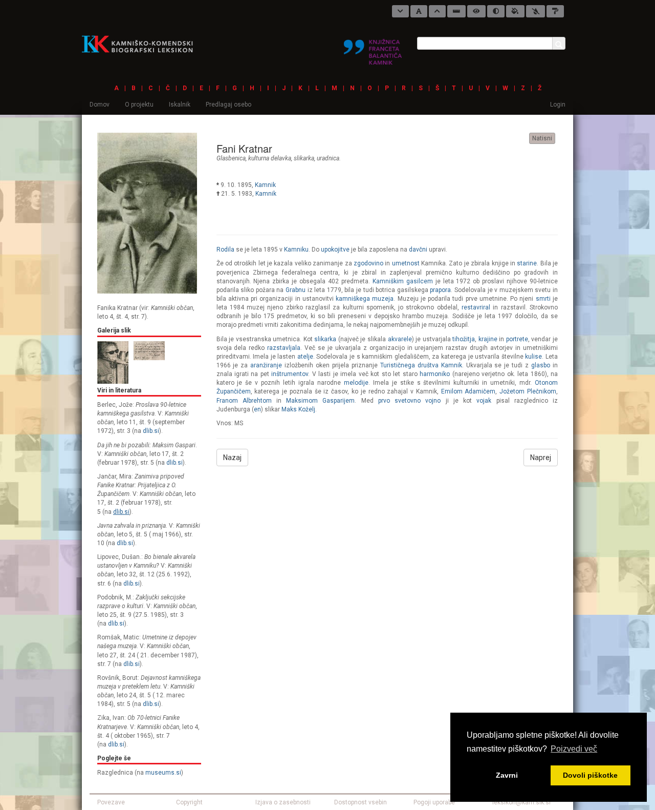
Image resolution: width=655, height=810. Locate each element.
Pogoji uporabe (434, 802)
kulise (533, 356)
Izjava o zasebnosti (283, 802)
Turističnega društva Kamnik (421, 365)
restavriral (476, 307)
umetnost (406, 263)
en (257, 409)
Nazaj (232, 457)
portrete (517, 339)
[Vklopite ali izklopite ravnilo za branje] (456, 11)
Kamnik (265, 185)
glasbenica (231, 158)
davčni (418, 249)
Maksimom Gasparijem (320, 400)
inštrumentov (289, 374)
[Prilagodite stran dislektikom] (496, 11)
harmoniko (435, 374)
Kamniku (296, 249)
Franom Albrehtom (244, 400)
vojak (483, 400)
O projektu (139, 104)
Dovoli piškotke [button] (590, 775)
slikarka (304, 158)
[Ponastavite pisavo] (418, 11)
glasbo (540, 365)
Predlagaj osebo (228, 104)
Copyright (189, 802)
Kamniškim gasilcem (403, 281)
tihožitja (463, 339)
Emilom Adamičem (468, 391)
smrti (543, 298)
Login (557, 104)
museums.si (163, 772)
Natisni (542, 138)
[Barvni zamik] (535, 11)
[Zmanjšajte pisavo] (400, 11)
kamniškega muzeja (365, 298)
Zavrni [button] (507, 775)
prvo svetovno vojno (409, 400)
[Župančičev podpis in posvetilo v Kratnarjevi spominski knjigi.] (149, 350)
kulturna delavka (269, 158)
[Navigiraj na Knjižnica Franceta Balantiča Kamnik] (373, 47)
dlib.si (151, 430)
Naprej (540, 457)
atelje (305, 356)
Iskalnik (179, 104)
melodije (356, 382)
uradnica (328, 158)
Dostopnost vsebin (360, 802)
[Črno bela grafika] (555, 11)
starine (527, 263)
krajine (487, 339)
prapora (440, 290)
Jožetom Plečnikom (527, 391)
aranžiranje (266, 365)
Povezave (111, 802)
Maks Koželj (298, 409)
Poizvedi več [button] (574, 748)
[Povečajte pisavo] (437, 11)
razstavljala (283, 347)
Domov (100, 104)
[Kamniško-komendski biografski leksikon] (141, 43)
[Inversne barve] (515, 11)
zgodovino (368, 263)
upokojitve (335, 249)
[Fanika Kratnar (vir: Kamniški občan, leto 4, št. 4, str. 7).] (147, 212)
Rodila (225, 249)
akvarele (400, 339)
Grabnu (295, 290)
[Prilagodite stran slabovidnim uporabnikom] (476, 11)
